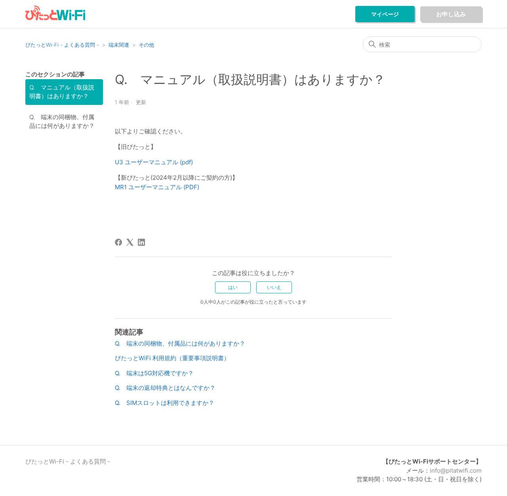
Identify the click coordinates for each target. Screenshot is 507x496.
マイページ (385, 14)
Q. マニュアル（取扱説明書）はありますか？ (61, 92)
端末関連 (119, 45)
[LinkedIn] (141, 242)
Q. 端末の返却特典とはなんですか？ (165, 387)
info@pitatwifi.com (456, 470)
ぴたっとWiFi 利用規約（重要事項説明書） (172, 358)
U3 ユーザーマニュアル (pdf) (154, 162)
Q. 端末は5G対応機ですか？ (154, 373)
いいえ (274, 287)
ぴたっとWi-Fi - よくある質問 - (62, 45)
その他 (146, 45)
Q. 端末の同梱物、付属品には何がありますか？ (62, 121)
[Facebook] (118, 242)
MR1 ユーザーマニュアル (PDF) (157, 187)
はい (233, 287)
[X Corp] (129, 242)
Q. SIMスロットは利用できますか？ (164, 403)
